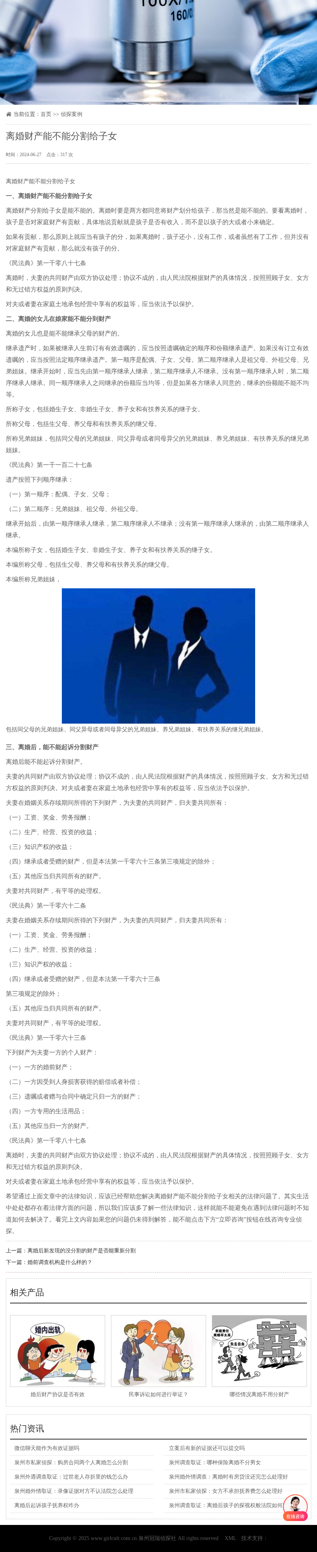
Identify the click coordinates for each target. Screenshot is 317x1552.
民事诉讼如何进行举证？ (158, 1394)
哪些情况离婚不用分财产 (259, 1394)
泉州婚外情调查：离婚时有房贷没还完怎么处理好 (228, 1477)
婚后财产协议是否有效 (58, 1394)
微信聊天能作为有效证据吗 (46, 1448)
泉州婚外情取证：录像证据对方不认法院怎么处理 (73, 1491)
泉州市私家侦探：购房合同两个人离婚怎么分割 (71, 1462)
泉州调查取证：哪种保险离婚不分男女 (215, 1462)
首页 (46, 114)
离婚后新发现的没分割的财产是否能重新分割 (81, 1251)
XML (231, 1538)
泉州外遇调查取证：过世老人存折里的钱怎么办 (71, 1477)
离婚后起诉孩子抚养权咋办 (46, 1505)
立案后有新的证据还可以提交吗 (207, 1448)
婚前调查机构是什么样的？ (59, 1262)
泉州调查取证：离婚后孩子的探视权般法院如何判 (228, 1505)
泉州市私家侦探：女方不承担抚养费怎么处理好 (226, 1491)
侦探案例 (71, 114)
